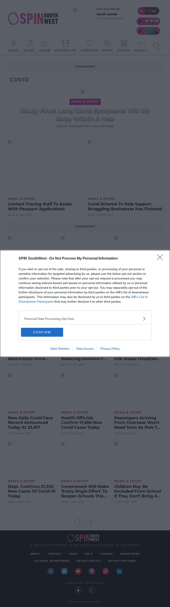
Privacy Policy (110, 348)
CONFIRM (42, 332)
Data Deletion (60, 348)
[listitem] (85, 318)
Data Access (85, 348)
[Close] (161, 258)
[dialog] (85, 303)
